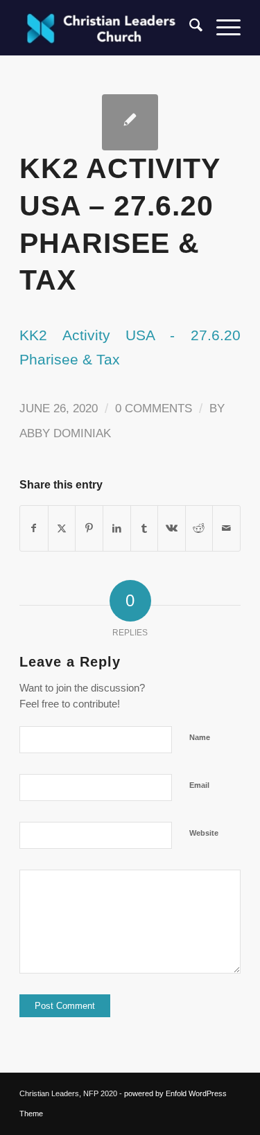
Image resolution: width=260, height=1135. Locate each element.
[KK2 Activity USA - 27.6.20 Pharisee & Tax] (130, 122)
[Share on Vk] (171, 528)
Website (203, 833)
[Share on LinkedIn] (116, 528)
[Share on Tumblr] (144, 528)
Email (199, 785)
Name (199, 737)
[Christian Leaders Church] (107, 27)
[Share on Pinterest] (89, 528)
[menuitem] (188, 27)
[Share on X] (62, 528)
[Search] (188, 27)
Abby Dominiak (65, 433)
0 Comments (153, 408)
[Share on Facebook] (34, 528)
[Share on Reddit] (199, 528)
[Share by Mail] (226, 528)
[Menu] (221, 27)
